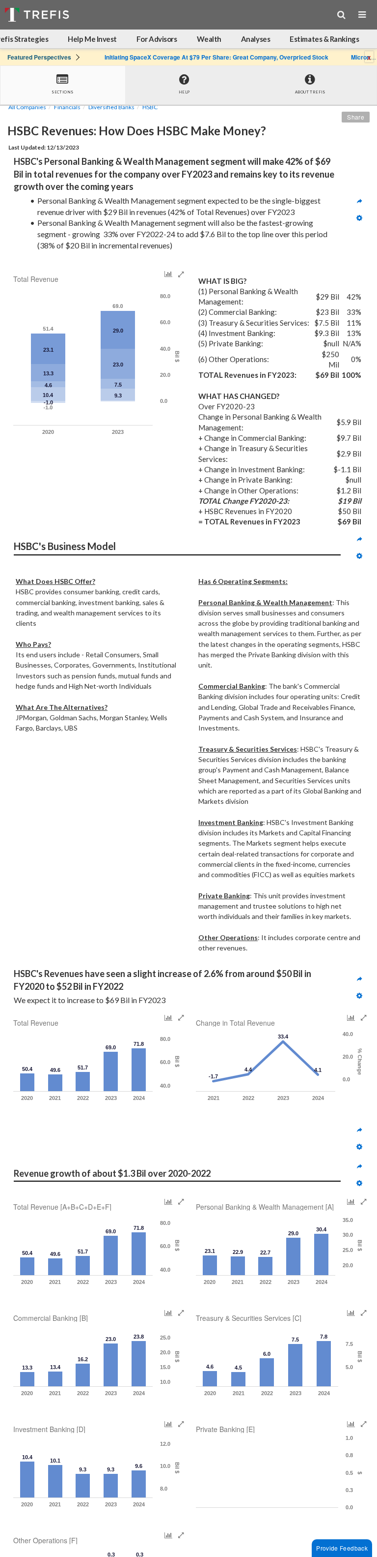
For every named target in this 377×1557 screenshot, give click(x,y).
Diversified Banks (111, 107)
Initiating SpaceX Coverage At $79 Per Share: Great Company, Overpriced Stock (216, 57)
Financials (67, 107)
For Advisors (156, 38)
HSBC (150, 107)
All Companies (27, 107)
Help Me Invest (92, 38)
